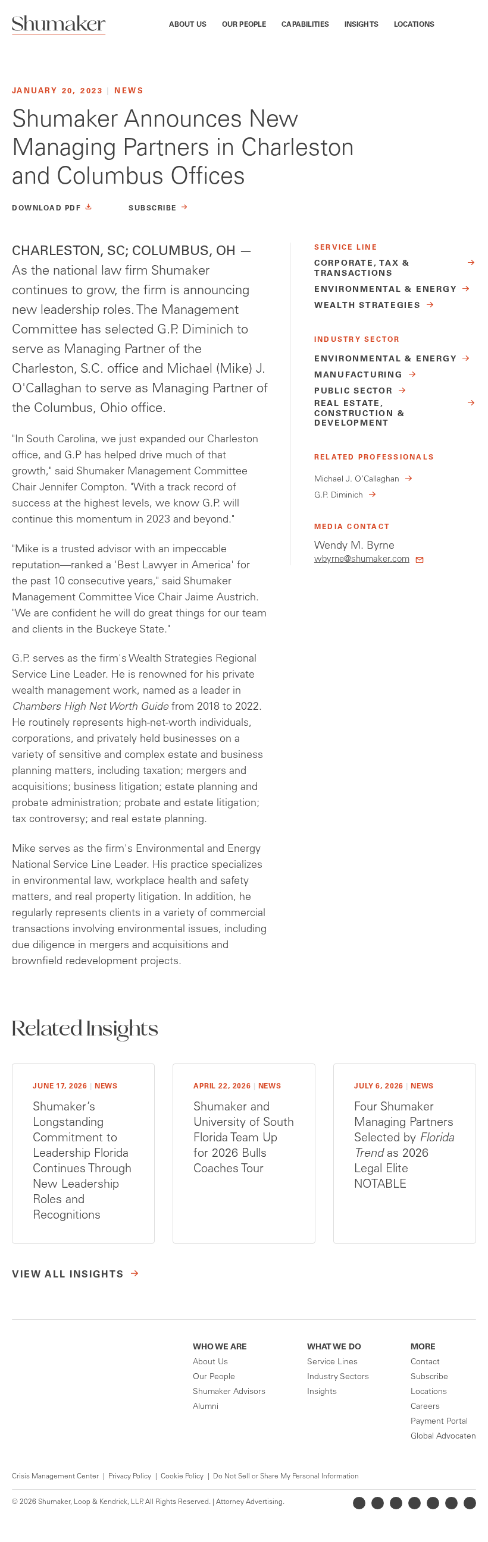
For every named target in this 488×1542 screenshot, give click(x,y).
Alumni (205, 1407)
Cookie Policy (182, 1476)
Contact (425, 1362)
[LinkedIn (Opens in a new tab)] (359, 1503)
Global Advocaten (443, 1437)
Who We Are (220, 1347)
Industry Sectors (338, 1377)
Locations (414, 25)
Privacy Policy (129, 1476)
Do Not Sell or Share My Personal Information (286, 1476)
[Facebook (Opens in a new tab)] (396, 1503)
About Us (188, 25)
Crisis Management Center (55, 1476)
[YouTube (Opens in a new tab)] (433, 1503)
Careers (425, 1407)
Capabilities (305, 25)
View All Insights (68, 1275)
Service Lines (332, 1362)
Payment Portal (439, 1422)
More (423, 1347)
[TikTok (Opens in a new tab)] (470, 1503)
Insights (361, 25)
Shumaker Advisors (229, 1392)
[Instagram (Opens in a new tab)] (414, 1503)
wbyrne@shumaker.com (361, 559)
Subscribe (429, 1377)
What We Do (334, 1347)
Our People (244, 25)
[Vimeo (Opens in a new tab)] (451, 1503)
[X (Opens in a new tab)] (377, 1503)
